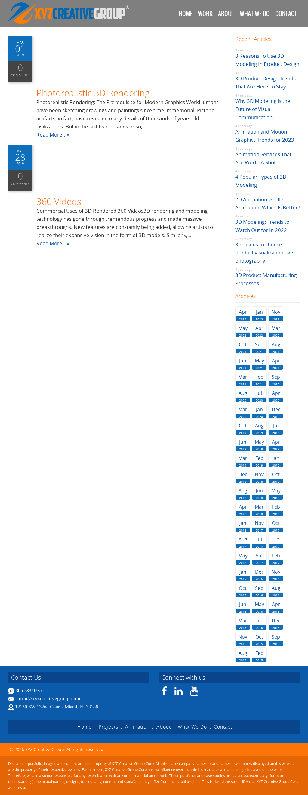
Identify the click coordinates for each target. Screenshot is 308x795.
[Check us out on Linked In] (178, 693)
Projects (108, 726)
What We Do (192, 726)
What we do (255, 13)
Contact (286, 13)
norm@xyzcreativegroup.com (48, 698)
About (226, 13)
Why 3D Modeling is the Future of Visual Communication (262, 109)
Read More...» (52, 134)
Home (185, 13)
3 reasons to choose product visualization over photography (265, 252)
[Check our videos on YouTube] (194, 693)
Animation (137, 726)
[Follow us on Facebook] (164, 693)
